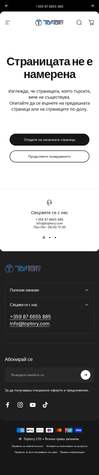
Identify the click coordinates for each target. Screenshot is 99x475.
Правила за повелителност (27, 446)
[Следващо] (92, 5)
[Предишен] (6, 5)
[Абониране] (85, 375)
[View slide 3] (55, 237)
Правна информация (72, 452)
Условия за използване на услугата (66, 446)
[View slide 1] (44, 237)
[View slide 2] (49, 237)
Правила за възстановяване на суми (36, 452)
